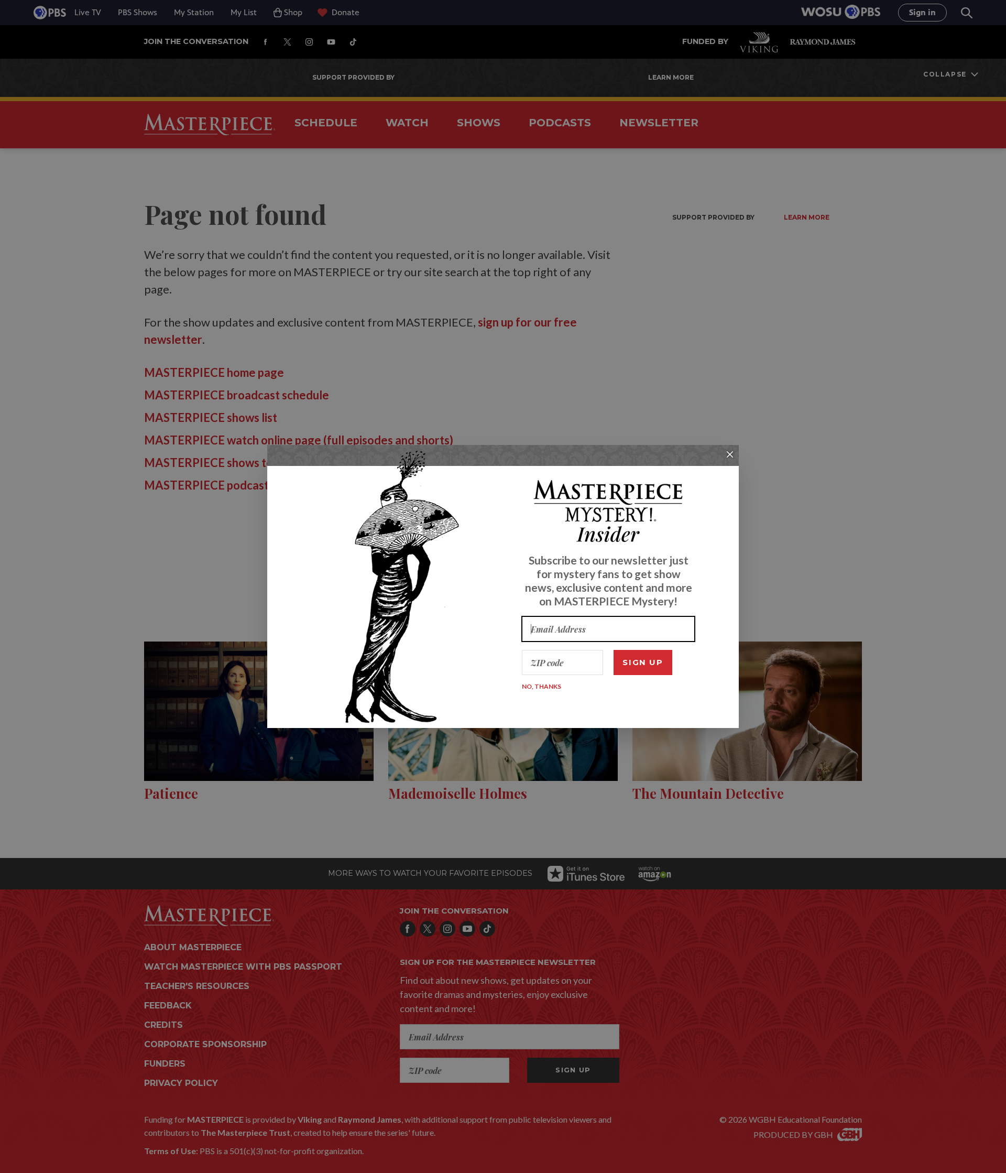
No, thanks (541, 686)
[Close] (730, 454)
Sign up (642, 662)
